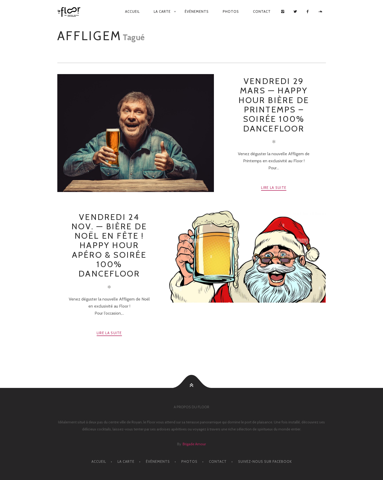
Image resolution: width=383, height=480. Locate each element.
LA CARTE (162, 11)
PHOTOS (231, 11)
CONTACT (262, 11)
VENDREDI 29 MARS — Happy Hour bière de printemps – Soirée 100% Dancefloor (273, 105)
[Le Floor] (71, 12)
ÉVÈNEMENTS (197, 11)
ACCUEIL (132, 11)
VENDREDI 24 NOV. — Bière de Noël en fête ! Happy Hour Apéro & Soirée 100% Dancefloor (109, 245)
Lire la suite (273, 187)
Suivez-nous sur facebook (265, 461)
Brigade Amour (194, 444)
